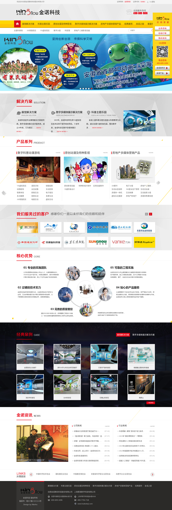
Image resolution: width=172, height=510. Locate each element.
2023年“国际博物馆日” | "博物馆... (131, 436)
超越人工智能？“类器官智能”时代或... (132, 461)
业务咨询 (162, 28)
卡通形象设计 (69, 189)
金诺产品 (160, 73)
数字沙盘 (57, 31)
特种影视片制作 (85, 186)
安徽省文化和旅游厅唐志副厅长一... (87, 431)
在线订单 (162, 33)
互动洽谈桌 (145, 189)
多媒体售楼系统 (147, 196)
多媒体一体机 (117, 193)
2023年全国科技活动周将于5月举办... (132, 446)
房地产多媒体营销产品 (111, 24)
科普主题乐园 (44, 24)
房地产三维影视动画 (82, 31)
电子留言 (49, 193)
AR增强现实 (31, 31)
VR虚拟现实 (45, 31)
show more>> (62, 131)
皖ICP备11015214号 (33, 501)
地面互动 (34, 199)
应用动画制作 (98, 186)
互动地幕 (129, 193)
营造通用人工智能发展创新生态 (130, 441)
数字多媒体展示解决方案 (86, 24)
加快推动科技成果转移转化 (129, 456)
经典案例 (128, 24)
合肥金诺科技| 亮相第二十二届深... (86, 446)
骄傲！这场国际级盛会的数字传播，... (87, 441)
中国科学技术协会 (43, 474)
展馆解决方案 (28, 24)
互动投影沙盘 (146, 193)
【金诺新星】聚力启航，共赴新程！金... (88, 436)
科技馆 (67, 31)
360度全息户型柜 (132, 189)
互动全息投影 (117, 189)
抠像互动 (34, 193)
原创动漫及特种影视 (62, 24)
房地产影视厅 (131, 196)
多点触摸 (20, 196)
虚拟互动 (49, 199)
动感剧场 (20, 189)
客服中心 (152, 24)
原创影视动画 (69, 186)
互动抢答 (49, 189)
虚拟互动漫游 (117, 196)
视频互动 (34, 196)
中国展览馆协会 (79, 474)
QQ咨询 (162, 43)
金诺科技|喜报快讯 (81, 456)
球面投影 (49, 186)
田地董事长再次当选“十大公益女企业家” (31, 460)
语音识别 (34, 186)
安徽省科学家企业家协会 (100, 474)
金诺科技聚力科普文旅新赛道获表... (87, 461)
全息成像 (34, 189)
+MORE (150, 403)
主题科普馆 (18, 31)
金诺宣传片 (161, 68)
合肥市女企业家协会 (124, 474)
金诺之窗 (140, 24)
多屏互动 (49, 196)
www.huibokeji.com (85, 504)
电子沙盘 (129, 186)
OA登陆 (152, 2)
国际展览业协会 (62, 474)
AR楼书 (114, 186)
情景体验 (20, 193)
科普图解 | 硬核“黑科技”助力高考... (131, 431)
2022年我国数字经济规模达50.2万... (132, 451)
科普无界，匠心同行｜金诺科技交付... (87, 451)
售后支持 (162, 38)
